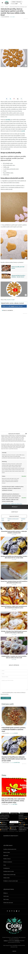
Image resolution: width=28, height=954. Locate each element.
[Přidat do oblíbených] (21, 98)
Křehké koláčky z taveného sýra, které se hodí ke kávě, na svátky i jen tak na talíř (14, 657)
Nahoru (14, 951)
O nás (4, 865)
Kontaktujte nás (6, 868)
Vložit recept (18, 1)
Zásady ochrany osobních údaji (9, 874)
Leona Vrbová (5, 804)
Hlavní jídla (17, 762)
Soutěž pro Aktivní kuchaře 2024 (9, 849)
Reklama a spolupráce (7, 861)
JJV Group (17, 940)
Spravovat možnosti (14, 516)
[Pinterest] (14, 98)
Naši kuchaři (5, 855)
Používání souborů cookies (8, 871)
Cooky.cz (5, 940)
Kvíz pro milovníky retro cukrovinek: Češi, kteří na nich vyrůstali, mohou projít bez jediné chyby (13, 800)
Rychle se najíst (10, 299)
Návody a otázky (6, 852)
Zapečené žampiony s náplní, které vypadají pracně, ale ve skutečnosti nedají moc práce (14, 607)
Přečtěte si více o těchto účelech (16, 503)
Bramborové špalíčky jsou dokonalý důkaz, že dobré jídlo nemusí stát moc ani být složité (14, 557)
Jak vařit (15, 804)
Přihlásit (13, 1)
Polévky (16, 733)
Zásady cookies (6, 877)
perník (23, 131)
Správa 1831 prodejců (6, 503)
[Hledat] (20, 3)
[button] (26, 433)
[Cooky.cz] (6, 3)
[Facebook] (6, 98)
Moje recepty (6, 899)
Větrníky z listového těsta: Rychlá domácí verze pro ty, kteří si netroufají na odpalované (14, 632)
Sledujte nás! (14, 822)
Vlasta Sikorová (5, 16)
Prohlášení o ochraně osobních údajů (10, 881)
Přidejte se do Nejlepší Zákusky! (12, 306)
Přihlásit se (5, 893)
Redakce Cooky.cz (7, 858)
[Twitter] (10, 98)
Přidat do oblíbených (8, 310)
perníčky (8, 119)
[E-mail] (17, 98)
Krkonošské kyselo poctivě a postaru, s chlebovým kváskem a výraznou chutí (14, 532)
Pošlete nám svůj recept (8, 902)
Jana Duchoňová (6, 733)
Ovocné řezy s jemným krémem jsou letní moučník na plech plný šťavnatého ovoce (14, 582)
